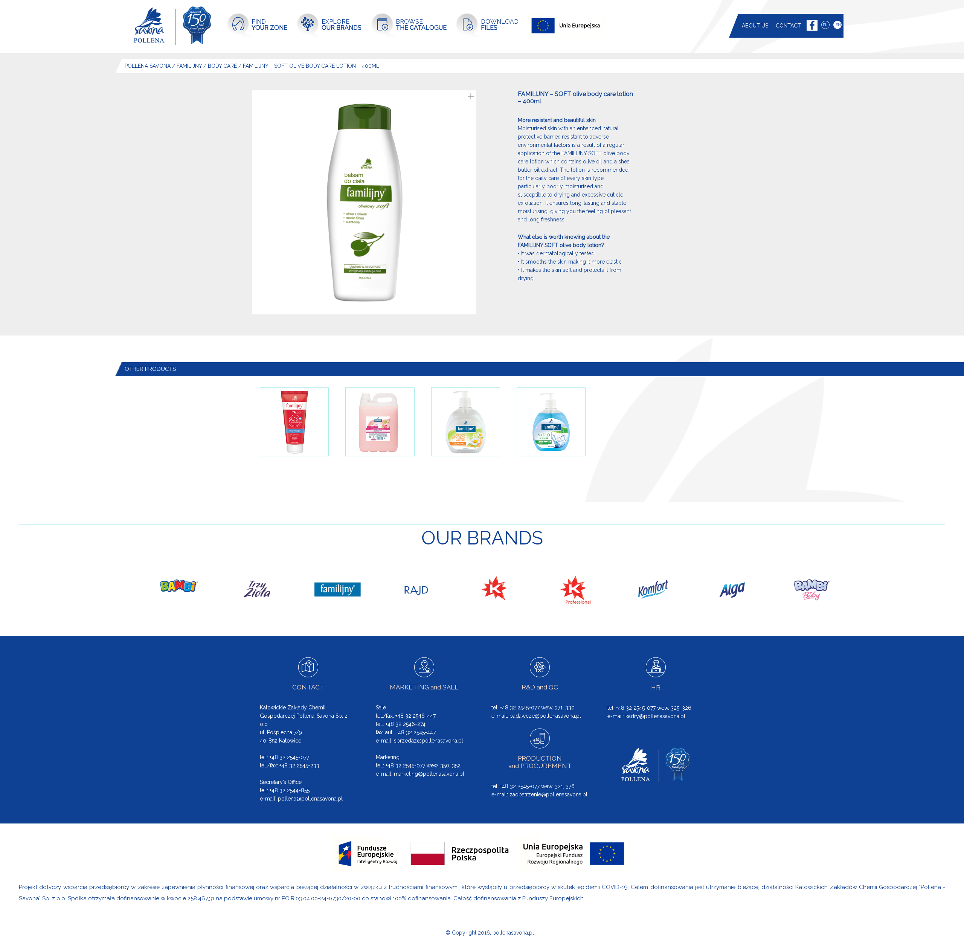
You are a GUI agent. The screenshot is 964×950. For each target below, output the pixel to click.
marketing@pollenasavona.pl (429, 774)
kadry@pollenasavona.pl (655, 716)
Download (500, 24)
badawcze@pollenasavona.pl (545, 716)
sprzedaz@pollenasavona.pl (428, 741)
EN (838, 25)
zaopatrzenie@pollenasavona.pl (548, 794)
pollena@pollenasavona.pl (310, 799)
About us (755, 26)
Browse (421, 24)
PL (825, 25)
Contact (788, 26)
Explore (342, 24)
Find (269, 24)
